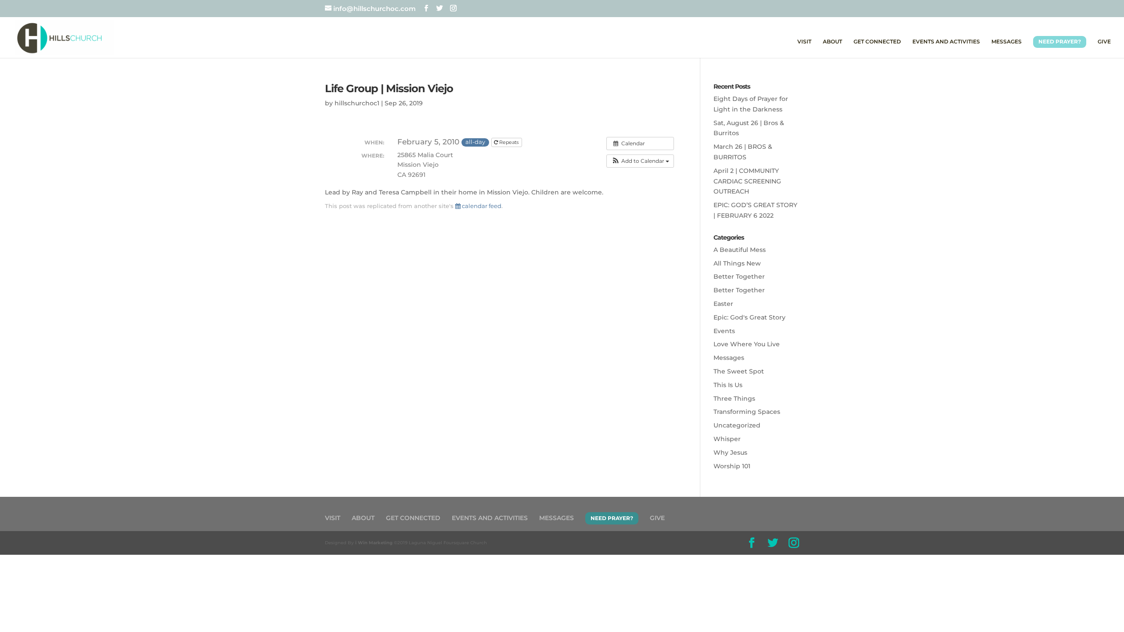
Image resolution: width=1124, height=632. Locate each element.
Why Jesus (730, 452)
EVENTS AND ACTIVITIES (946, 42)
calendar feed (481, 205)
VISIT (804, 42)
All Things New (737, 263)
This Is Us (727, 385)
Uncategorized (736, 425)
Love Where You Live (746, 344)
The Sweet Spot (738, 371)
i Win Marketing (374, 543)
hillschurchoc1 (357, 103)
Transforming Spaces (746, 412)
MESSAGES (1006, 42)
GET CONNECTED (877, 42)
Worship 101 (731, 466)
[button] (640, 161)
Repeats (509, 142)
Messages (728, 358)
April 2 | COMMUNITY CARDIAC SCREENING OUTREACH (747, 181)
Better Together (739, 276)
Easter (723, 304)
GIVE (1104, 42)
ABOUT (832, 42)
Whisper (727, 439)
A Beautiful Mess (739, 250)
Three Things (734, 398)
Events (724, 331)
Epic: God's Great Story (749, 317)
